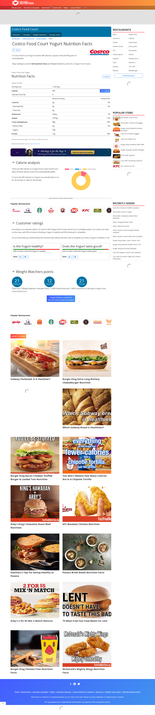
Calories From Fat (19, 94)
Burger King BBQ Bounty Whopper (125, 248)
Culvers (115, 42)
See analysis (105, 91)
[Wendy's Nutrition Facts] (16, 322)
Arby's (115, 34)
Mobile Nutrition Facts (131, 692)
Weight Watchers (40, 35)
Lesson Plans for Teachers (83, 692)
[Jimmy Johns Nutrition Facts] (109, 211)
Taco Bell (132, 66)
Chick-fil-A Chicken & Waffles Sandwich (126, 208)
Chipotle (131, 38)
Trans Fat (16, 110)
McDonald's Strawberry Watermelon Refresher (125, 217)
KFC (114, 50)
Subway (115, 66)
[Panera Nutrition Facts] (97, 211)
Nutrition (16, 35)
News (66, 8)
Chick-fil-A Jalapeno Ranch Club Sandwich (127, 252)
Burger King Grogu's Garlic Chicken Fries (126, 240)
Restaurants (16, 8)
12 (71, 257)
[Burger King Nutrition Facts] (39, 322)
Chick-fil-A (116, 38)
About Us (99, 692)
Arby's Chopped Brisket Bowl (123, 222)
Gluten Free (56, 8)
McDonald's (133, 50)
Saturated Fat (18, 106)
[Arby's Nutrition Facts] (51, 211)
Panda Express (118, 54)
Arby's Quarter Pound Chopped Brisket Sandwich (126, 231)
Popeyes (116, 58)
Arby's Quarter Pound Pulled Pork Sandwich (127, 236)
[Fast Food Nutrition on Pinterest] (74, 684)
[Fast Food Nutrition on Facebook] (70, 684)
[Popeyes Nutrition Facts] (97, 322)
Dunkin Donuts (118, 46)
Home (17, 692)
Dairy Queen (133, 42)
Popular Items (54, 35)
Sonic (115, 62)
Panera (131, 54)
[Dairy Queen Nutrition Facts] (74, 211)
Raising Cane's (133, 58)
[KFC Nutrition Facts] (86, 211)
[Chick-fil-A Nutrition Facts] (16, 211)
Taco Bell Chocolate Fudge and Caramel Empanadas (126, 258)
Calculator (27, 35)
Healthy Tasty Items (113, 692)
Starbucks (132, 62)
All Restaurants (129, 75)
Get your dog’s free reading (83, 152)
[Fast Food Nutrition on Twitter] (78, 684)
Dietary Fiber (18, 126)
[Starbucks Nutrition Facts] (39, 211)
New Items (46, 8)
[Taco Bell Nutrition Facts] (28, 211)
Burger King (133, 34)
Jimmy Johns (133, 46)
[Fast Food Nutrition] (23, 2)
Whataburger (133, 71)
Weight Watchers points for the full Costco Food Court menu (61, 298)
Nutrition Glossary (64, 692)
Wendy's (116, 71)
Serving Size (16, 87)
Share (17, 50)
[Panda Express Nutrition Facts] (63, 211)
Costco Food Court (35, 144)
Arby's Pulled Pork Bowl (121, 226)
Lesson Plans (75, 8)
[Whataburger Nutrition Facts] (109, 322)
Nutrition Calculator (31, 8)
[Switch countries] (84, 8)
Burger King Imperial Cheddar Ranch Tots (127, 244)
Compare (106, 77)
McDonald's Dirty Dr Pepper (122, 212)
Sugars (15, 130)
